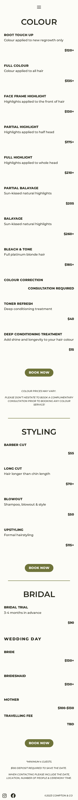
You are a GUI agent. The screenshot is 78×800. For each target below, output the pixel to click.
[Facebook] (13, 795)
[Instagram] (4, 795)
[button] (39, 7)
